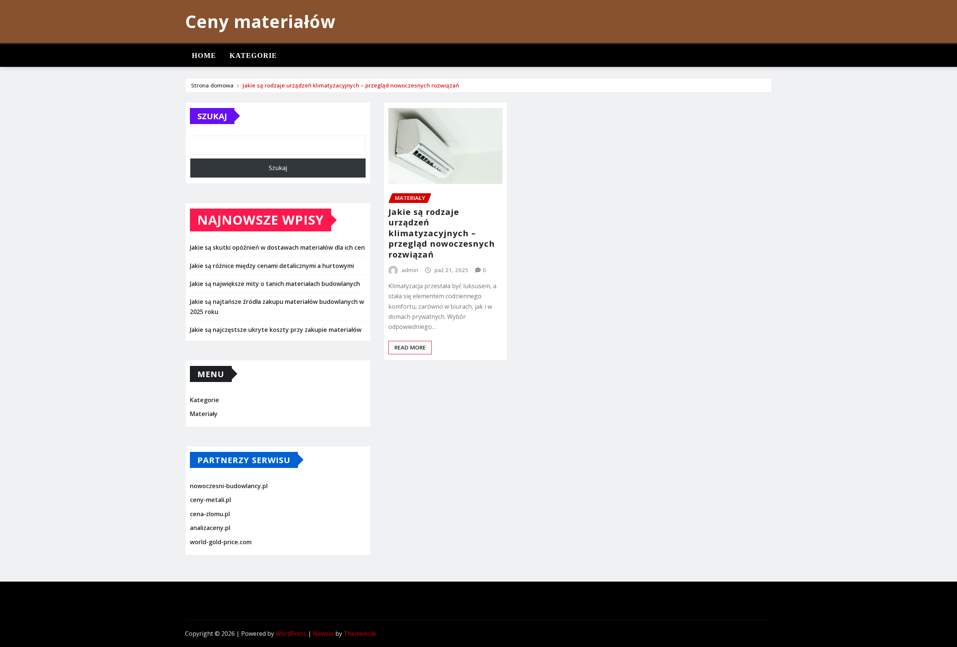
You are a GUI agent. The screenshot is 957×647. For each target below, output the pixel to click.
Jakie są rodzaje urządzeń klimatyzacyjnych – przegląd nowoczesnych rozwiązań (351, 85)
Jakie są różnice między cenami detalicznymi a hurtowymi (272, 266)
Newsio (323, 633)
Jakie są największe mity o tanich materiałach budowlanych (275, 284)
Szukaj (212, 115)
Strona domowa (212, 85)
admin (409, 270)
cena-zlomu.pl (210, 514)
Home (204, 55)
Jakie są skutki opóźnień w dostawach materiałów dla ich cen (277, 247)
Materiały (204, 414)
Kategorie (253, 55)
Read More (410, 347)
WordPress (291, 633)
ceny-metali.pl (210, 500)
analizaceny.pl (210, 528)
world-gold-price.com (221, 542)
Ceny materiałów (260, 21)
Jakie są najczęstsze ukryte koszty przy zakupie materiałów (275, 330)
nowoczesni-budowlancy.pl (229, 486)
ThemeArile (360, 633)
